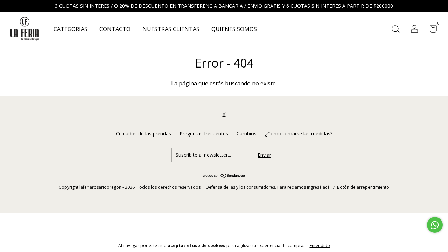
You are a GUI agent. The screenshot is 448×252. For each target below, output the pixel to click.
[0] (431, 30)
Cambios (247, 133)
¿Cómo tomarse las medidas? (298, 133)
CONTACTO (115, 29)
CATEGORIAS (71, 29)
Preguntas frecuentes (204, 133)
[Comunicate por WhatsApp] (435, 225)
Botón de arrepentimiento (363, 187)
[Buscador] (395, 29)
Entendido (320, 245)
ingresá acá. (319, 187)
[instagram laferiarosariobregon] (224, 114)
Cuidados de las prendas (143, 133)
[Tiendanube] (224, 176)
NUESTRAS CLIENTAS (171, 29)
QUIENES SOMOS (234, 29)
